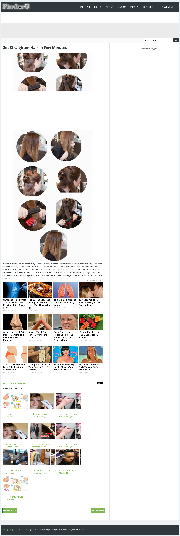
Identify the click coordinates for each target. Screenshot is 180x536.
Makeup (122, 7)
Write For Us (94, 7)
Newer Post (9, 510)
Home (81, 7)
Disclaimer (19, 529)
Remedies (148, 7)
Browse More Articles (14, 383)
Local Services (85, 17)
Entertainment (165, 7)
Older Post (98, 510)
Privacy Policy (7, 529)
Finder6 (81, 529)
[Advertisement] (53, 110)
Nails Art (109, 7)
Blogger (154, 49)
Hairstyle (134, 7)
